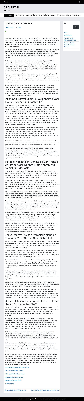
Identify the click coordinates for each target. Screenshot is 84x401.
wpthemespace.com (59, 399)
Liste (65, 32)
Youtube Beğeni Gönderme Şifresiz (70, 39)
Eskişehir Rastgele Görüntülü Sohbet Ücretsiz (45, 390)
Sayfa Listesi (68, 35)
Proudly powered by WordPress (28, 399)
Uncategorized (10, 383)
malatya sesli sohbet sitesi (13, 380)
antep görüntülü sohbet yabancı (15, 374)
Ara (65, 23)
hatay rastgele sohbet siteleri (14, 370)
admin (19, 27)
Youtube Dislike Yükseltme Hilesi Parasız (69, 45)
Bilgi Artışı (11, 7)
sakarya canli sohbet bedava (14, 377)
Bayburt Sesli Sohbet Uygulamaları (15, 390)
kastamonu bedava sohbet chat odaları (17, 367)
